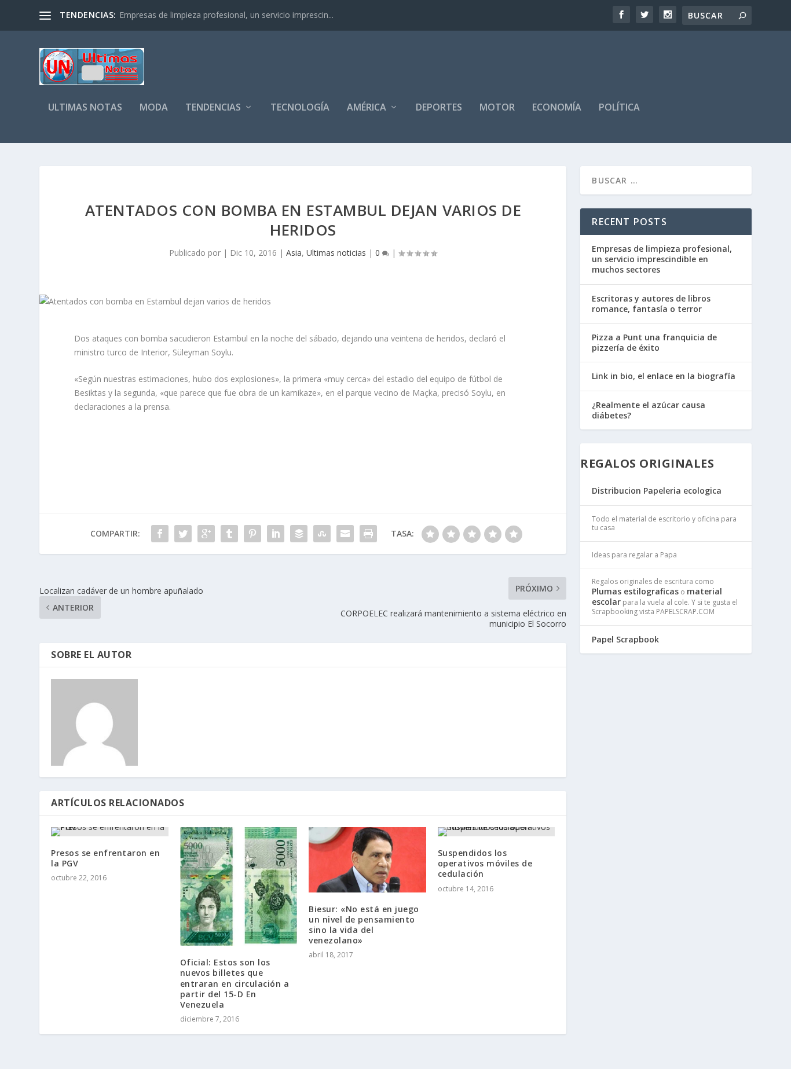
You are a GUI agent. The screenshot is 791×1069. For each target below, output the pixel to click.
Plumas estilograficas (635, 591)
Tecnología (299, 107)
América (366, 107)
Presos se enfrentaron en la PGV (105, 858)
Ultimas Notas (85, 107)
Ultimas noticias (336, 252)
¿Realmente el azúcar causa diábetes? (648, 410)
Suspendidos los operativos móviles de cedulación (485, 863)
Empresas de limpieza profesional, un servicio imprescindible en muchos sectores (662, 259)
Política (619, 107)
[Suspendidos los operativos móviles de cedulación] (496, 831)
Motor (497, 107)
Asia (294, 252)
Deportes (439, 107)
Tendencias (213, 107)
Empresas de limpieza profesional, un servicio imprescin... (226, 14)
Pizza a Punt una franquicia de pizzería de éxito (654, 342)
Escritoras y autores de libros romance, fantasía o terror (651, 303)
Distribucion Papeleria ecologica (657, 490)
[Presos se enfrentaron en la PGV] (110, 831)
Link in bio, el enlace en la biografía (663, 375)
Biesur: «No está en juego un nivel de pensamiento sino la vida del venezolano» (364, 924)
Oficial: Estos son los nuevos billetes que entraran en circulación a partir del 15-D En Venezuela (235, 983)
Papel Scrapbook (625, 639)
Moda (154, 107)
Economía (556, 107)
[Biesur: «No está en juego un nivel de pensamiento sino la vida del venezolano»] (367, 859)
